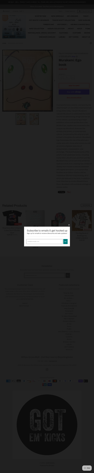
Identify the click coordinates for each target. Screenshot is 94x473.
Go (65, 241)
